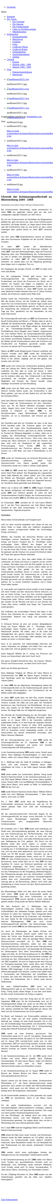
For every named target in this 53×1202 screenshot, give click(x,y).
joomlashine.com (34, 116)
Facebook (11, 7)
